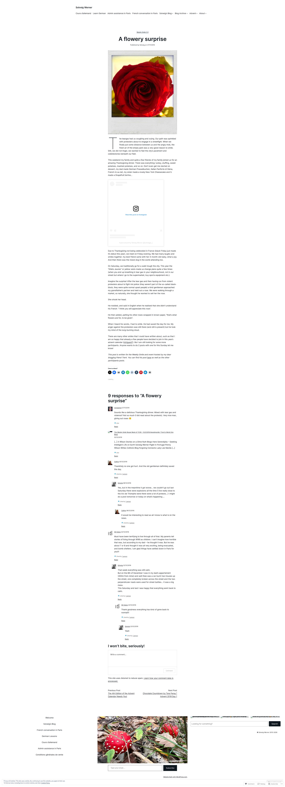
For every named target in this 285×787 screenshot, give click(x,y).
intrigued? (128, 342)
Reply (116, 426)
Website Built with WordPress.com (175, 777)
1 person (124, 474)
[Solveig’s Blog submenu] (172, 13)
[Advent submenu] (196, 13)
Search (275, 724)
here (149, 357)
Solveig (120, 483)
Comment (169, 671)
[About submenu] (205, 13)
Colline (116, 462)
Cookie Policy (45, 783)
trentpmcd (117, 408)
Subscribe (170, 768)
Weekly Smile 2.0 (142, 32)
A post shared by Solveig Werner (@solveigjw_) (136, 243)
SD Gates (117, 532)
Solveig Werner (84, 7)
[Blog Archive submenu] (187, 13)
